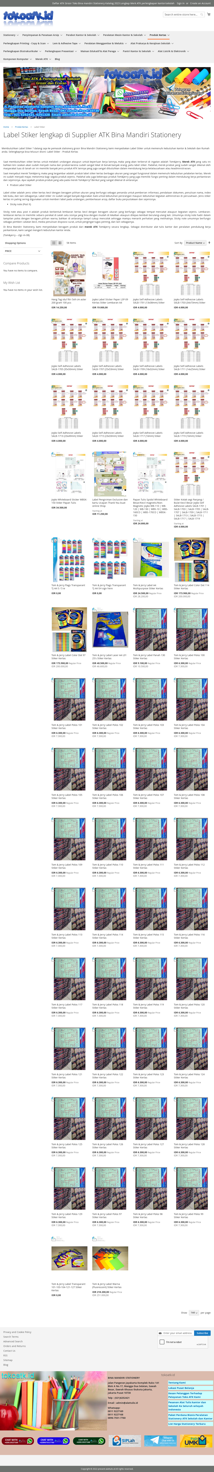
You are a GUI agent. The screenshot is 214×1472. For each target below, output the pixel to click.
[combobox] (184, 14)
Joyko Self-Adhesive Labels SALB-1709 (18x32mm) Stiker (149, 367)
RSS (5, 1355)
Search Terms (11, 1336)
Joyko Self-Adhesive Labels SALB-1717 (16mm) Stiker (148, 434)
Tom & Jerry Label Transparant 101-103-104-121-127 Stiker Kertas (68, 1287)
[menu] (107, 47)
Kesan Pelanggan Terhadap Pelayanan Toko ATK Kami (185, 1395)
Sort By (178, 242)
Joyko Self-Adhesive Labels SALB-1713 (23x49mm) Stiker (67, 434)
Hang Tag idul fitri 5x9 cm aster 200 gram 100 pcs (68, 301)
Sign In (181, 3)
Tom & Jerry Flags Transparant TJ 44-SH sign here (109, 587)
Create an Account (200, 3)
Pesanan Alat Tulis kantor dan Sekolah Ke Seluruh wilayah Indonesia (187, 1406)
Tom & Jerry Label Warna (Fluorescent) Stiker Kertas (107, 1285)
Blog (5, 1364)
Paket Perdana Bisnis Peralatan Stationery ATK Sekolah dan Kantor (190, 1416)
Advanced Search (13, 1341)
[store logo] (28, 19)
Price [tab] (8, 251)
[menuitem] (10, 35)
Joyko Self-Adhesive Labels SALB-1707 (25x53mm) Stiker (108, 367)
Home (6, 127)
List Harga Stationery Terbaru (187, 1424)
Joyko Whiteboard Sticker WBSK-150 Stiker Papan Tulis (69, 501)
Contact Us (9, 1350)
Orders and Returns (14, 1346)
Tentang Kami (177, 1382)
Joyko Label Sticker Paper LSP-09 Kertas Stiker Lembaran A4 (110, 301)
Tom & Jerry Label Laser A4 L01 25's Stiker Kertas (109, 657)
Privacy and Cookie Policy (17, 1332)
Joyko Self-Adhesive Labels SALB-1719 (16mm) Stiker (188, 434)
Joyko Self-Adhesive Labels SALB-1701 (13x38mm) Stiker (149, 301)
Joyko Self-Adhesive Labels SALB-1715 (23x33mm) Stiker (108, 434)
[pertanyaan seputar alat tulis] (160, 1445)
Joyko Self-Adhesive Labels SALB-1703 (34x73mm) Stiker (189, 301)
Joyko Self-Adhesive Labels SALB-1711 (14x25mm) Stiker (189, 367)
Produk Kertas (22, 127)
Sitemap (8, 1360)
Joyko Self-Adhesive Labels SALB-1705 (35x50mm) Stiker (67, 367)
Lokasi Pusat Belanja (181, 1388)
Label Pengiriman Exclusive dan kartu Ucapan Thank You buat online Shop (110, 502)
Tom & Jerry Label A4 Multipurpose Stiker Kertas (148, 587)
